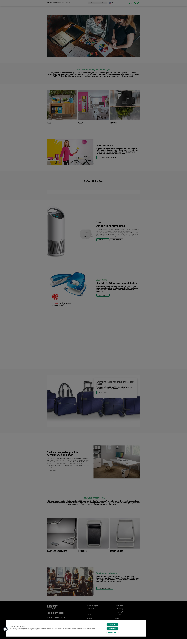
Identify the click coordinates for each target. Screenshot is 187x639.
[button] (5, 629)
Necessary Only (112, 628)
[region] (76, 628)
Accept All (112, 624)
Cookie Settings (112, 632)
